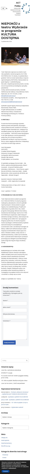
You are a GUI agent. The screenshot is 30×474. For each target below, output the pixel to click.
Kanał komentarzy (6, 443)
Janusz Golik (4, 399)
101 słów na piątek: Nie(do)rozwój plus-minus (14, 380)
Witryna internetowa (9, 314)
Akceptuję (5, 471)
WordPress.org (5, 446)
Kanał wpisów (5, 440)
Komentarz (6, 321)
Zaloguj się (4, 437)
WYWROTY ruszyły (6, 373)
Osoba (4, 457)
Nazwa (5, 300)
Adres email (7, 307)
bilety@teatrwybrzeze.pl (8, 96)
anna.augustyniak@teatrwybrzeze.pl (11, 101)
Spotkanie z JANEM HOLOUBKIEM (18, 397)
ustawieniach (12, 468)
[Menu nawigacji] (3, 8)
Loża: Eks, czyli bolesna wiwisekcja (11, 370)
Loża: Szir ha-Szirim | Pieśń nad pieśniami (13, 383)
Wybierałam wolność (17, 407)
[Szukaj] (6, 8)
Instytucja (5, 454)
